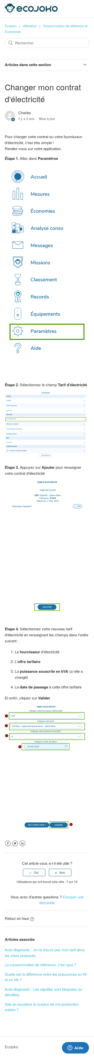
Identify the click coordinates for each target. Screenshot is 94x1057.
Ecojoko (11, 25)
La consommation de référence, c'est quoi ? (40, 964)
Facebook (8, 843)
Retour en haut (17, 918)
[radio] (34, 872)
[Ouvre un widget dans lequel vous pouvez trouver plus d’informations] (75, 1048)
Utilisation (30, 25)
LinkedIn (22, 843)
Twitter (15, 843)
